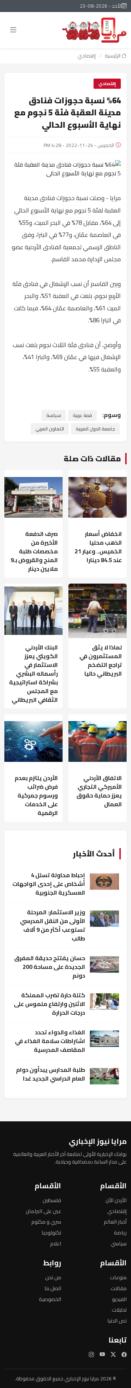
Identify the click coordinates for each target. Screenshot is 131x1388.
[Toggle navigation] (13, 30)
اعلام (55, 1243)
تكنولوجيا (51, 1232)
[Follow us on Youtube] (102, 1354)
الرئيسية (113, 55)
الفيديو (119, 1299)
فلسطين (52, 1200)
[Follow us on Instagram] (91, 1354)
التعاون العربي (49, 428)
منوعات (118, 1277)
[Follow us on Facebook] (124, 1354)
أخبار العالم (115, 1221)
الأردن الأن (116, 1200)
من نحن (53, 1277)
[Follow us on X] (113, 1354)
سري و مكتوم (46, 1221)
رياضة (120, 1232)
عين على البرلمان (43, 1211)
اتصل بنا (52, 1288)
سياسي (119, 1243)
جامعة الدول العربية (95, 428)
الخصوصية (50, 1299)
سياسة (53, 415)
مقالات (119, 1288)
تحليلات (119, 1310)
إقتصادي (87, 55)
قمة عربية (82, 415)
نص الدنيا (117, 1320)
